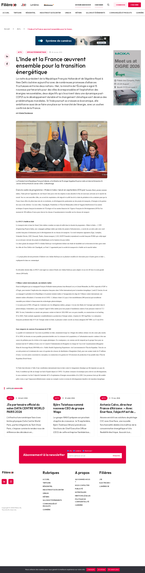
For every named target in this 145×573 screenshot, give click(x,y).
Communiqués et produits (120, 13)
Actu (19, 29)
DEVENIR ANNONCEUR (83, 5)
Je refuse (101, 569)
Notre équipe (80, 492)
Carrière (140, 13)
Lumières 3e (104, 486)
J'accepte (90, 569)
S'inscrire (116, 456)
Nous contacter (82, 485)
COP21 (60, 371)
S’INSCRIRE (134, 5)
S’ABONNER (99, 5)
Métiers (78, 13)
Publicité (79, 489)
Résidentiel (30, 13)
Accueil (5, 13)
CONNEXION (120, 5)
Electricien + (104, 483)
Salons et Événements (95, 13)
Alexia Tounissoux (26, 113)
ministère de (40, 208)
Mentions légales (83, 496)
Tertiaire (17, 13)
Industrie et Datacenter (50, 13)
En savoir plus (113, 569)
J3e (100, 479)
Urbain (68, 13)
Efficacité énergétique (36, 52)
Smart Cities (39, 225)
